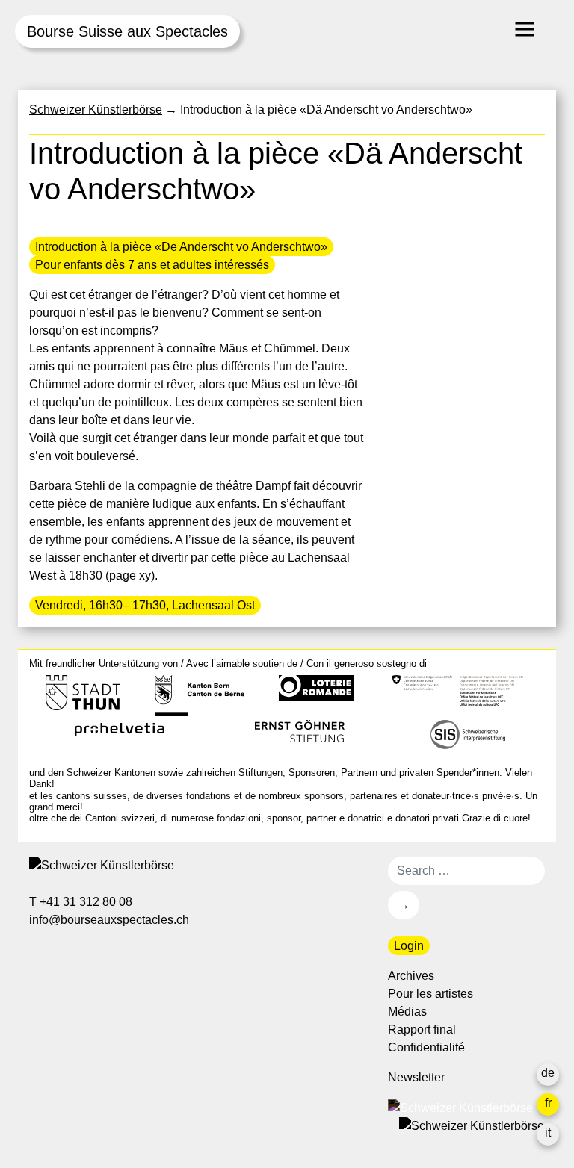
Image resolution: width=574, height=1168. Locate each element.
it (548, 1132)
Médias (407, 1011)
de (548, 1072)
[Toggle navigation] (524, 29)
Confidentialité (426, 1047)
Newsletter (416, 1077)
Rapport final (422, 1029)
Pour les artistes (430, 993)
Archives (411, 975)
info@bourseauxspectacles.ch (110, 919)
